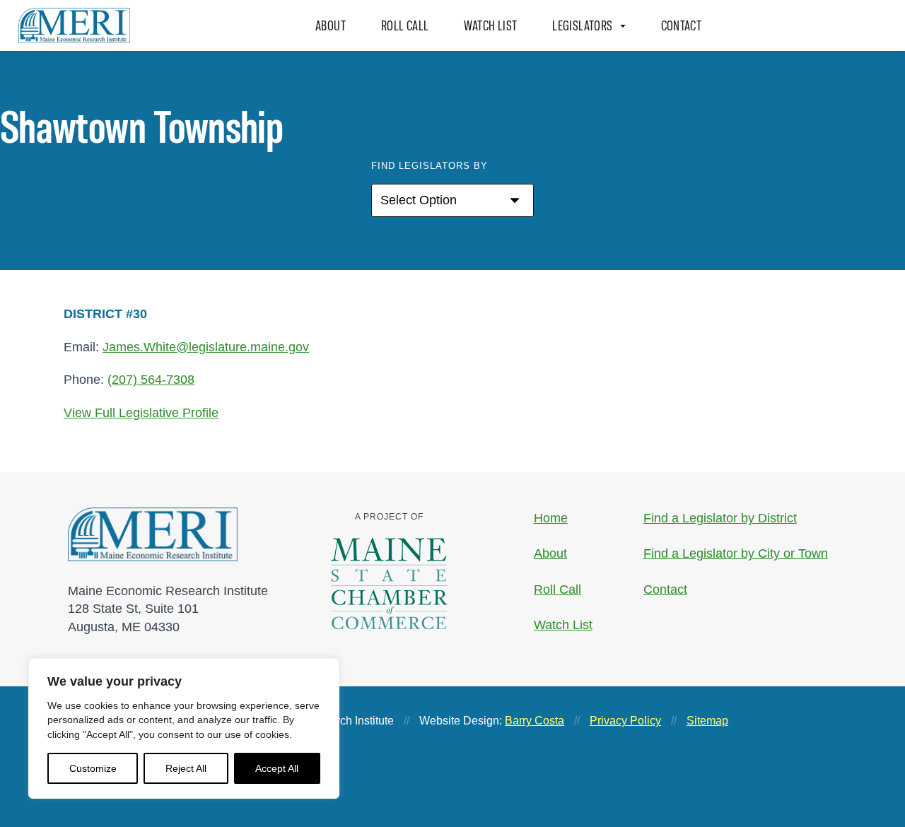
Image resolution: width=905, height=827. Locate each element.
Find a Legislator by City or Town (735, 553)
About (330, 25)
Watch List (491, 25)
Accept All (276, 768)
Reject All (185, 768)
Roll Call (404, 25)
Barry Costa (534, 721)
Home (551, 518)
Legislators (582, 25)
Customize (93, 768)
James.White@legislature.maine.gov (206, 346)
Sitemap (707, 721)
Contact (681, 25)
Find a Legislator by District (720, 518)
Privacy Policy (625, 721)
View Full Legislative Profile (141, 413)
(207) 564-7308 (150, 380)
